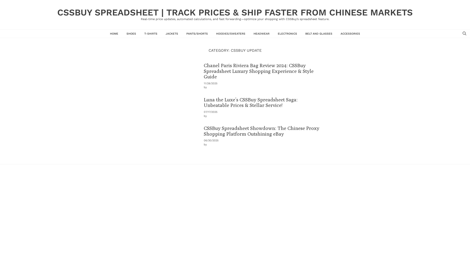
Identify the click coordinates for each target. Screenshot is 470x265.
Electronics (287, 33)
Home (114, 33)
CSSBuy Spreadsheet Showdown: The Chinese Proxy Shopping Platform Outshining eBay (261, 131)
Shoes (131, 33)
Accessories (350, 33)
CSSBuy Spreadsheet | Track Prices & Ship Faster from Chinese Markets (235, 12)
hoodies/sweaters (230, 33)
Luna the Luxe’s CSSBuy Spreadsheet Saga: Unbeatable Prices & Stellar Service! (251, 102)
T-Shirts (150, 33)
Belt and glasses (318, 33)
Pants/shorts (197, 33)
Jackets (172, 33)
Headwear (262, 33)
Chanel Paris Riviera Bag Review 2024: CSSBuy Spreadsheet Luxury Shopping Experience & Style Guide (259, 71)
